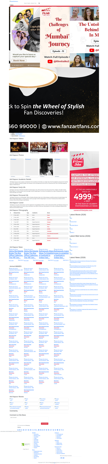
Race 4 (48, 224)
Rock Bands (36, 456)
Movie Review (37, 446)
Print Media (58, 435)
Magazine (58, 436)
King (48, 226)
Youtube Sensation (38, 453)
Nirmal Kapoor (19, 134)
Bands (35, 458)
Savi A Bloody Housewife (52, 233)
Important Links (58, 446)
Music (33, 449)
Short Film (36, 440)
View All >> (39, 244)
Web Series (36, 442)
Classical (36, 455)
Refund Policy (59, 452)
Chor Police (49, 219)
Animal (48, 240)
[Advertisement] (85, 143)
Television (57, 440)
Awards (35, 447)
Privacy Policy (59, 450)
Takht (48, 217)
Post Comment (45, 423)
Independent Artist (38, 451)
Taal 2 (48, 215)
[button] (54, 5)
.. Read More (22, 184)
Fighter (48, 235)
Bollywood (36, 452)
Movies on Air (59, 444)
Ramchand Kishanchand (52, 238)
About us (58, 448)
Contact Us (58, 449)
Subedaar (49, 231)
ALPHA (48, 229)
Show (57, 441)
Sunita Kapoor (22, 135)
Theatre (35, 443)
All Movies (36, 439)
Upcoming (36, 434)
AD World (57, 432)
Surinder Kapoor (19, 133)
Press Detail (59, 438)
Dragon (49, 222)
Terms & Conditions (60, 453)
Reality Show (59, 443)
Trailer (35, 438)
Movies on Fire (37, 435)
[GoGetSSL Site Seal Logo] (26, 444)
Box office (36, 445)
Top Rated (36, 436)
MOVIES (34, 432)
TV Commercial (59, 434)
